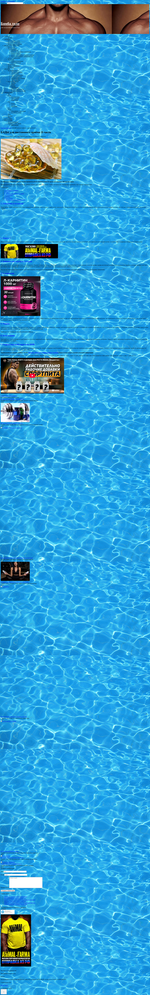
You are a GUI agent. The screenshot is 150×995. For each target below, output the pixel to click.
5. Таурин (7, 196)
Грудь (9, 108)
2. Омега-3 (7, 192)
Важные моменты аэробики (15, 44)
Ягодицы (10, 115)
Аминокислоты (15, 87)
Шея (9, 94)
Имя (2, 871)
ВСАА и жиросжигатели (17, 89)
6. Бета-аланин (8, 198)
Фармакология (11, 64)
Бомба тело (10, 23)
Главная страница (6, 128)
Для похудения (15, 73)
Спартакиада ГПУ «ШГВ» (14, 123)
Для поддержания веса (17, 75)
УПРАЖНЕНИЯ (8, 92)
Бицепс (13, 103)
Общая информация (13, 122)
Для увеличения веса (16, 72)
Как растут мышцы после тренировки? (15, 896)
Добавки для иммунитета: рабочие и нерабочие (15, 582)
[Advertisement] (53, 223)
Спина (9, 109)
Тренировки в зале (16, 62)
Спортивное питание (13, 81)
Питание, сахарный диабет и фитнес (15, 901)
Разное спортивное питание (18, 90)
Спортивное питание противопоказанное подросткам (17, 558)
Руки (9, 101)
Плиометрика (14, 50)
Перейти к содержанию (8, 1)
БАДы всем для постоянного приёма (11, 423)
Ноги (9, 117)
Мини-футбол (14, 125)
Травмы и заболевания (13, 65)
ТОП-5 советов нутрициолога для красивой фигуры (19, 903)
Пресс (9, 114)
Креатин (13, 86)
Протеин (13, 83)
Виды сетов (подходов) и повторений (21, 51)
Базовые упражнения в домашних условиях (22, 55)
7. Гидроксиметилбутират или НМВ (15, 200)
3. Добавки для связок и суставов (14, 193)
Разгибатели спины (16, 112)
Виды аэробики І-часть (14, 41)
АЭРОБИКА (7, 39)
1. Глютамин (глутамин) (11, 190)
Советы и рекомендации (14, 58)
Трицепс (13, 104)
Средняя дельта (15, 98)
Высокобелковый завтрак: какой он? (15, 898)
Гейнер (13, 84)
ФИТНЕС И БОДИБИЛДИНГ (12, 45)
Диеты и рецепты (15, 80)
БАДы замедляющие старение (9, 851)
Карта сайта (4, 985)
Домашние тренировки (17, 61)
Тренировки (11, 59)
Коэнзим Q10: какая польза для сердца (12, 857)
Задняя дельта (14, 100)
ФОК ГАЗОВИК (8, 120)
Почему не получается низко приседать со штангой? (19, 900)
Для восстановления (16, 76)
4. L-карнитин (8, 195)
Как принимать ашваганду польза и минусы (14, 716)
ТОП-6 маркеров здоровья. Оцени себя (15, 904)
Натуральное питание (13, 70)
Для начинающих (12, 48)
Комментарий (5, 887)
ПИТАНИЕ (7, 69)
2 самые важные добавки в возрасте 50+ (12, 399)
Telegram (31, 352)
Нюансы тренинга (15, 53)
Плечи (9, 95)
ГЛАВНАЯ (7, 36)
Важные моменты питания (18, 78)
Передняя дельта (15, 97)
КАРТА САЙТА (8, 119)
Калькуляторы (11, 47)
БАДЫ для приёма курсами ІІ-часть (11, 864)
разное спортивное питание (9, 396)
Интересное (11, 67)
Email (2, 874)
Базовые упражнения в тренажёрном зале (22, 56)
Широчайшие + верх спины (18, 111)
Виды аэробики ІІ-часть (14, 42)
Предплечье (14, 106)
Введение (10, 37)
